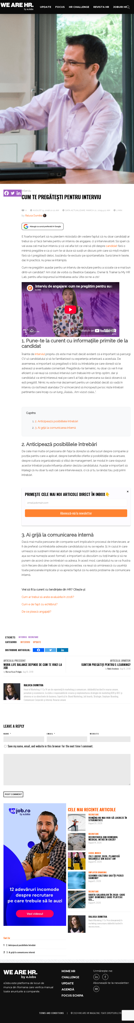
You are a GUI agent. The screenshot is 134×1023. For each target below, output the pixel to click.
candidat (111, 246)
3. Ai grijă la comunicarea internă (55, 427)
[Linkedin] (19, 193)
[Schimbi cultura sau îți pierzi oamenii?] (76, 880)
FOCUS (67, 995)
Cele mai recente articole (92, 809)
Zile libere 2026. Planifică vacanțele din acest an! (104, 857)
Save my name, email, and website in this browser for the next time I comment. (50, 746)
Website (94, 733)
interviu (22, 637)
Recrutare (93, 814)
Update (45, 7)
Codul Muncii (94, 853)
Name (6, 733)
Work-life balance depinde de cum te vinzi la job (32, 666)
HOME (66, 971)
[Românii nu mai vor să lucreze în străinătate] (76, 822)
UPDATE (68, 983)
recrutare (33, 637)
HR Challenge (79, 7)
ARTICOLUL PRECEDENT (14, 660)
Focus (60, 7)
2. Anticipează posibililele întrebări (56, 421)
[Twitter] (13, 193)
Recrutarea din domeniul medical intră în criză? (103, 838)
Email (50, 733)
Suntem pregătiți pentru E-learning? (106, 665)
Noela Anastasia (113, 668)
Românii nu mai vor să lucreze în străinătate (107, 819)
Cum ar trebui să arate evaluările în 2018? (48, 597)
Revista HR (101, 7)
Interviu (26, 190)
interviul (40, 354)
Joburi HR (120, 7)
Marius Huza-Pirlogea (14, 671)
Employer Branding (97, 872)
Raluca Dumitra (33, 215)
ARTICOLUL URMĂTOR (120, 660)
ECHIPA (78, 995)
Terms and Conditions (51, 1013)
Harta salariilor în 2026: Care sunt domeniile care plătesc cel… (106, 897)
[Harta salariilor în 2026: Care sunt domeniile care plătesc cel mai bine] (76, 899)
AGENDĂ (68, 989)
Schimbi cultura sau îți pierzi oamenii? (106, 877)
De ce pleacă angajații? (36, 611)
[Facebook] (6, 193)
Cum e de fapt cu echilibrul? (40, 604)
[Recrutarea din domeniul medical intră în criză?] (76, 842)
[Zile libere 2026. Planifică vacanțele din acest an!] (76, 861)
